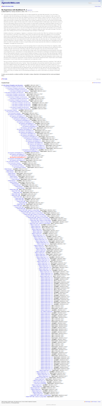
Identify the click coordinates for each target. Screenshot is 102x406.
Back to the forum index (8, 6)
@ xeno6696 (36, 11)
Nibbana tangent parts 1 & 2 (39, 235)
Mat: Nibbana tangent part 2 (47, 311)
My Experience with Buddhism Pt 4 (15, 158)
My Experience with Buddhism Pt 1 (15, 114)
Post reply (4, 78)
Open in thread (98, 6)
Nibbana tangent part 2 (37, 229)
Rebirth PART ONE (14, 189)
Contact (99, 401)
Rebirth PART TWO (16, 191)
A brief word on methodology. (39, 382)
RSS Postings (87, 401)
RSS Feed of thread (97, 82)
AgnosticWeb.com (10, 3)
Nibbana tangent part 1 (35, 224)
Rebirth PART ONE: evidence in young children (29, 210)
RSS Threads (94, 401)
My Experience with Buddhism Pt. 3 (18, 154)
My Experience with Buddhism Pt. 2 (16, 152)
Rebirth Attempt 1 (8, 169)
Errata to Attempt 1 (14, 177)
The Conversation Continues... (11, 110)
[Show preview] (40, 86)
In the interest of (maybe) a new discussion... (13, 85)
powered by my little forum (51, 404)
